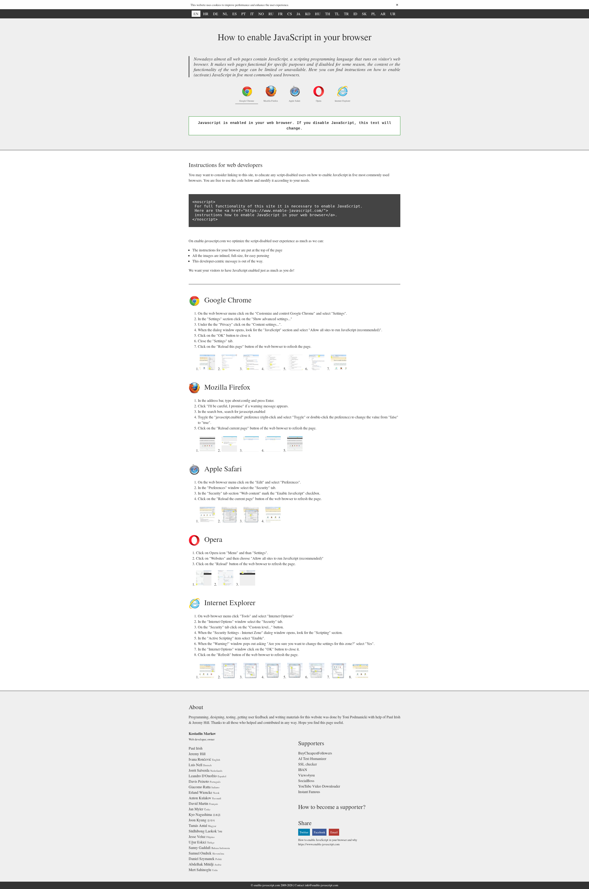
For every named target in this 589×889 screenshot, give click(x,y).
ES (234, 13)
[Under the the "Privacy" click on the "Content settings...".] (252, 368)
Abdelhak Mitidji (201, 864)
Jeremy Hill (197, 753)
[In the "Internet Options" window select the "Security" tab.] (230, 676)
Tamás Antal (198, 825)
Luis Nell (195, 764)
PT (243, 13)
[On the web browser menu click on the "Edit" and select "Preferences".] (208, 520)
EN (196, 13)
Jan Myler (196, 808)
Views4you (306, 775)
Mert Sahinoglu (200, 869)
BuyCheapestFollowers (315, 753)
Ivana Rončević (200, 759)
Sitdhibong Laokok (203, 831)
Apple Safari (294, 100)
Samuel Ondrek (200, 853)
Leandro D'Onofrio (203, 775)
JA (298, 13)
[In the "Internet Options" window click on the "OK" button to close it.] (339, 676)
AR (383, 13)
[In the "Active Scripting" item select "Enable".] (295, 676)
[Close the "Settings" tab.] (317, 368)
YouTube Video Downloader (319, 786)
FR (280, 13)
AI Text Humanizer (312, 758)
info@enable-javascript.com (321, 885)
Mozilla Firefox (270, 100)
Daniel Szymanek (201, 858)
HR (205, 13)
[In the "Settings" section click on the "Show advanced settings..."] (230, 368)
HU (317, 13)
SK (364, 13)
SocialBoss (306, 780)
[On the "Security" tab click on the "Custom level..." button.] (252, 676)
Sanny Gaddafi (200, 847)
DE (215, 13)
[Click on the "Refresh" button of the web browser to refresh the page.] (361, 676)
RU (271, 13)
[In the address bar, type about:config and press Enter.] (208, 450)
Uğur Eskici (197, 842)
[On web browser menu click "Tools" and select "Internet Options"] (208, 676)
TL (337, 13)
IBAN (302, 769)
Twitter (304, 832)
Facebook (319, 832)
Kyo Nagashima (200, 814)
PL (373, 13)
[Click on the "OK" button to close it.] (295, 368)
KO (307, 13)
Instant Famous (309, 791)
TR (346, 13)
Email (334, 832)
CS (289, 13)
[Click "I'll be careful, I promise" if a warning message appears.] (230, 450)
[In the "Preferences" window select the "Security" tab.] (230, 520)
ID (355, 13)
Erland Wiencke (200, 792)
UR (393, 13)
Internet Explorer (342, 100)
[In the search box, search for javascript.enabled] (252, 450)
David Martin (198, 803)
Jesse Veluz (197, 836)
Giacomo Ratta (200, 786)
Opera (318, 100)
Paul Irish (195, 748)
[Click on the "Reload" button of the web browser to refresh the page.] (248, 584)
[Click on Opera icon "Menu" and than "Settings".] (204, 584)
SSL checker (307, 764)
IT (252, 13)
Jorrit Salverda (199, 770)
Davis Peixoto (199, 781)
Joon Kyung (197, 819)
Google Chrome (246, 100)
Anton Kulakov (200, 797)
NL (225, 13)
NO (261, 13)
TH (327, 13)
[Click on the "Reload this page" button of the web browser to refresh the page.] (339, 368)
